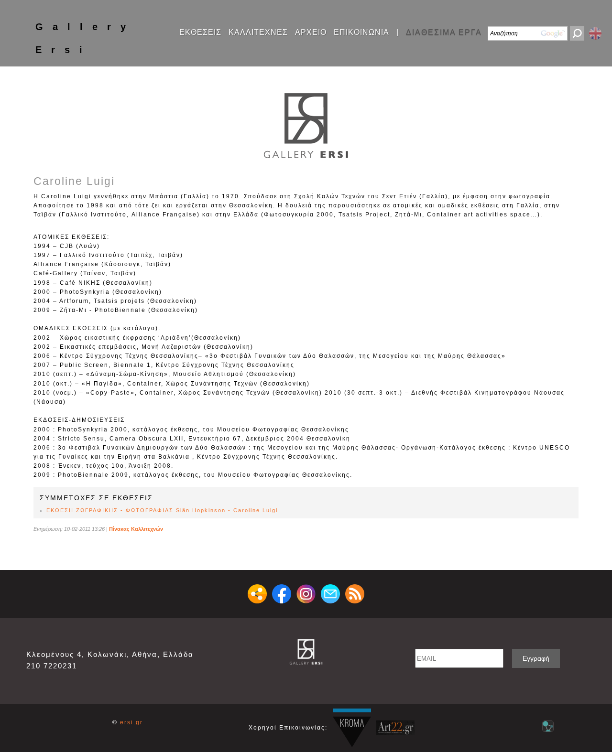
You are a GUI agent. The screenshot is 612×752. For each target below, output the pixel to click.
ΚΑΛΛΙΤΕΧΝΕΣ (258, 32)
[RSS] (354, 593)
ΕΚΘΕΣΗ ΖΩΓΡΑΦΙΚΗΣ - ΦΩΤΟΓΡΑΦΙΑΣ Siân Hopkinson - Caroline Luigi (162, 510)
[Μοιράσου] (257, 593)
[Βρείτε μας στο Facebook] (281, 593)
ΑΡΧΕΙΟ (311, 32)
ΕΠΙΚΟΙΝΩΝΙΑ (361, 32)
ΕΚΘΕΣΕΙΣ (200, 32)
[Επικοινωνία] (330, 593)
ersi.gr (131, 722)
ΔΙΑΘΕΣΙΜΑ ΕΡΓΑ (444, 32)
